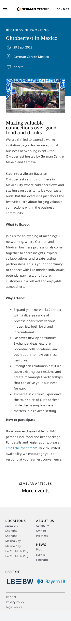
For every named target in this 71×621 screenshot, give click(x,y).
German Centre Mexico (31, 57)
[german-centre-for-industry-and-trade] (33, 6)
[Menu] (9, 9)
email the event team (21, 448)
